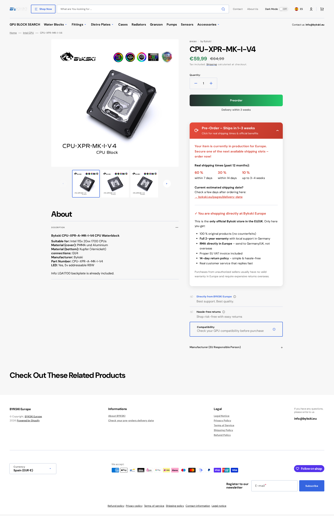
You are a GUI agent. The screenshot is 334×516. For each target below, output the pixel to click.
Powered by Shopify (28, 420)
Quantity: (195, 75)
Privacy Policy (222, 420)
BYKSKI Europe (33, 416)
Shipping (211, 64)
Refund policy (116, 505)
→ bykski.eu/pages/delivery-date (219, 197)
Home (13, 32)
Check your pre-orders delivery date (131, 420)
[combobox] (143, 9)
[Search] (224, 9)
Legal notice (219, 505)
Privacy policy (134, 505)
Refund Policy (222, 435)
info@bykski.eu (315, 24)
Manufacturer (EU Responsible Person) (215, 347)
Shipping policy (175, 505)
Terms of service (154, 505)
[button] (311, 9)
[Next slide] (167, 183)
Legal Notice (221, 416)
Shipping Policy (223, 430)
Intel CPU (28, 32)
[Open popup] (235, 297)
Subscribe (311, 486)
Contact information (198, 505)
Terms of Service (224, 425)
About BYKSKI (116, 416)
